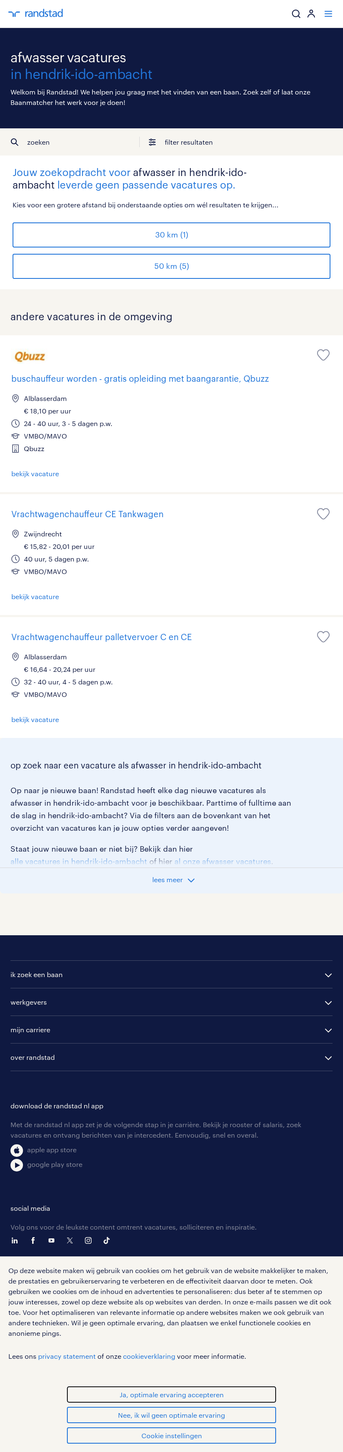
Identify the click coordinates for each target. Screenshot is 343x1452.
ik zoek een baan (36, 974)
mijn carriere (30, 1029)
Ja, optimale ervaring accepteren (172, 1394)
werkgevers (28, 1002)
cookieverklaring (149, 1356)
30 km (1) (171, 234)
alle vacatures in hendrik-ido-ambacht (78, 861)
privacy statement (67, 1356)
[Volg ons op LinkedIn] (16, 1240)
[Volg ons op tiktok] (108, 1240)
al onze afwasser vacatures (222, 861)
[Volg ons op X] (72, 1240)
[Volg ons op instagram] (90, 1240)
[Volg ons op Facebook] (35, 1240)
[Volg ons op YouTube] (53, 1240)
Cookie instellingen (171, 1435)
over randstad (32, 1057)
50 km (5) (171, 265)
